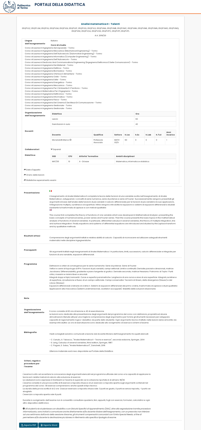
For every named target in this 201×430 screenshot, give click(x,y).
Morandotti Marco (60, 140)
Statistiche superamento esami (41, 180)
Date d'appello (33, 169)
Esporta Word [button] (50, 425)
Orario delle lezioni (35, 174)
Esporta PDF (30, 425)
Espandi (57, 149)
